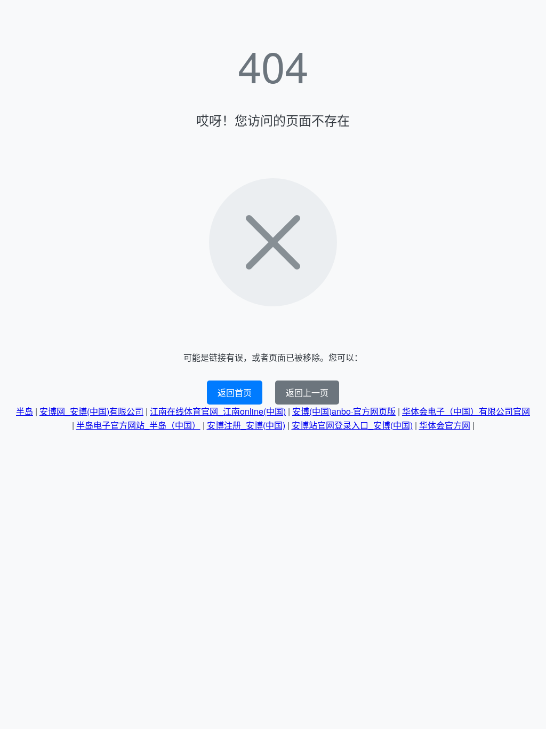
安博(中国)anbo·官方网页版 (344, 411)
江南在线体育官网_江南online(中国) (218, 411)
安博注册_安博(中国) (246, 425)
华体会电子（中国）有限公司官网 (466, 411)
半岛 (24, 411)
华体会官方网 (444, 425)
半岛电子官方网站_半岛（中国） (138, 425)
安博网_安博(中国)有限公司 (91, 411)
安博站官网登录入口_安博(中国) (352, 425)
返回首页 (235, 392)
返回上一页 (307, 392)
